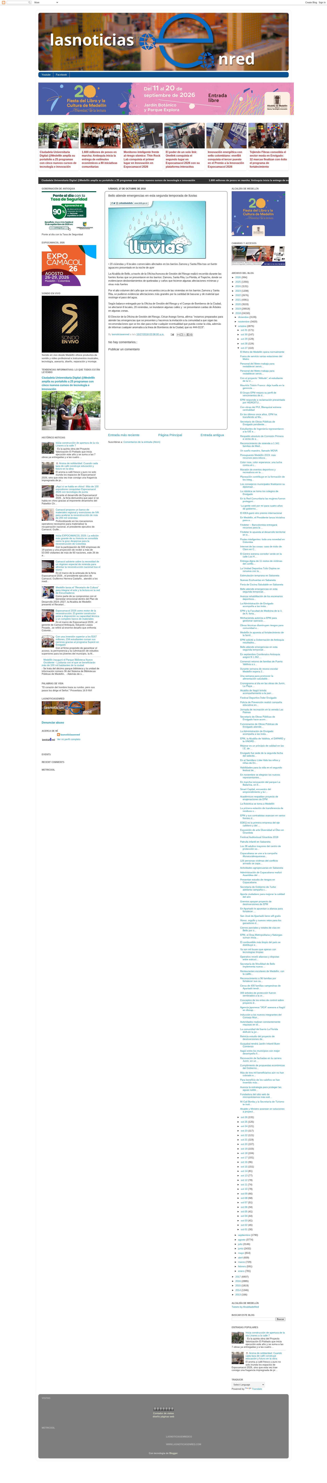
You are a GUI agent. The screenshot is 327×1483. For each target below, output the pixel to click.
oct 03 (244, 1220)
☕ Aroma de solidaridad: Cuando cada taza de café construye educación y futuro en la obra (77, 466)
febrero (242, 1266)
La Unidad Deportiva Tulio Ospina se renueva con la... (260, 569)
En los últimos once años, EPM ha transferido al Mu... (258, 415)
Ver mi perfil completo (68, 739)
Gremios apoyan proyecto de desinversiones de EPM (255, 902)
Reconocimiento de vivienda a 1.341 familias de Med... (259, 444)
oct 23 (244, 1130)
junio (241, 1248)
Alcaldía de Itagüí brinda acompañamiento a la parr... (256, 692)
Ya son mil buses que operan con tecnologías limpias (258, 950)
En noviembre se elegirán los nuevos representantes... (260, 776)
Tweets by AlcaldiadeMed (245, 1307)
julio (240, 1244)
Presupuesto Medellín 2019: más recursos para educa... (258, 456)
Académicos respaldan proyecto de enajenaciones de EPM (259, 798)
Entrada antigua (212, 435)
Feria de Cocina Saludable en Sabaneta (261, 584)
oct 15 (244, 1166)
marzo (242, 1262)
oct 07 (244, 1202)
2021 (238, 299)
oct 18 (244, 1153)
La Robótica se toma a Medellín (257, 803)
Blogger (173, 1453)
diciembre (243, 317)
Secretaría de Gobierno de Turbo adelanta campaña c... (258, 888)
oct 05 (244, 1211)
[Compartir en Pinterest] (191, 334)
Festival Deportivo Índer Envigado (258, 698)
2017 (238, 1276)
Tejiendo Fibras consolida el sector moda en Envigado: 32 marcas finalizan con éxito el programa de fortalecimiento (268, 159)
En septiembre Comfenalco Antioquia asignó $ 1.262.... (260, 655)
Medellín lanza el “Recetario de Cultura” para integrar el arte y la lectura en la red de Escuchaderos (78, 590)
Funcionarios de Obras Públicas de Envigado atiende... (259, 725)
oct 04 (244, 1216)
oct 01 (244, 1229)
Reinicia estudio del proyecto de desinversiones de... (257, 1037)
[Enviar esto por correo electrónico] (178, 334)
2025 (238, 282)
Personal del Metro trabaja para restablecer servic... (257, 365)
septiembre (244, 1235)
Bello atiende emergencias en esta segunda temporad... (258, 590)
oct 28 (244, 343)
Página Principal (170, 435)
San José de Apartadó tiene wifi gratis (260, 916)
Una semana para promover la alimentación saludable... (256, 677)
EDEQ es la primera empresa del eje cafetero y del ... (260, 824)
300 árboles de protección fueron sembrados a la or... (258, 994)
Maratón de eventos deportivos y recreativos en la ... (258, 471)
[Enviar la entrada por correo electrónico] (172, 334)
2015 (238, 1285)
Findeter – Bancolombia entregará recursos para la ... (258, 526)
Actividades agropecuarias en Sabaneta (261, 868)
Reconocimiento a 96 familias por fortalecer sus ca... (258, 979)
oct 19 (244, 1149)
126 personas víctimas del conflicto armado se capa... (259, 862)
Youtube (46, 74)
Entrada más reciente (123, 435)
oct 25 (244, 1122)
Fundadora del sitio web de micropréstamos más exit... (256, 1095)
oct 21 (244, 1139)
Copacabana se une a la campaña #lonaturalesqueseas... (258, 854)
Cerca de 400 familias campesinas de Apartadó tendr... (260, 987)
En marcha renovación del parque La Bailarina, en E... (260, 783)
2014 (238, 1290)
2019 (238, 309)
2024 (238, 286)
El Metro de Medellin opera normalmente (262, 352)
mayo (241, 1253)
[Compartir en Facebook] (188, 334)
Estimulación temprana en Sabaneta (259, 575)
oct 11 (244, 1184)
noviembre (244, 321)
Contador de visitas (163, 1413)
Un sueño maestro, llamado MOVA (258, 450)
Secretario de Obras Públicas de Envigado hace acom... (257, 718)
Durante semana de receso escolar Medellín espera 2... (259, 670)
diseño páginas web (163, 1416)
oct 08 (244, 1198)
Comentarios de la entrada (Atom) (141, 442)
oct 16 (244, 1162)
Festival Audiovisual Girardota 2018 (259, 837)
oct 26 (244, 1117)
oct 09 (244, 1193)
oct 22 (244, 1135)
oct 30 (244, 334)
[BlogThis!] (181, 334)
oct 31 (244, 330)
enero (241, 1271)
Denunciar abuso (53, 722)
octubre (242, 326)
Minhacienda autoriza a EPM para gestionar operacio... (258, 619)
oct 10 (244, 1189)
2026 (238, 277)
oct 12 (244, 1180)
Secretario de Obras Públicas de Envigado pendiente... (257, 423)
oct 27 (244, 348)
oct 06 (244, 1207)
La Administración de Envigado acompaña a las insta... (256, 605)
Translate (257, 1389)
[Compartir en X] (184, 334)
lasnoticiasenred (70, 734)
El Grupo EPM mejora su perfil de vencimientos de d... (258, 394)
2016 (238, 1281)
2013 (238, 1294)
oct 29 (244, 339)
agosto (242, 1239)
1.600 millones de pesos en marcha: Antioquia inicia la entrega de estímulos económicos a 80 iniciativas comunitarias (99, 159)
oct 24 (244, 1126)
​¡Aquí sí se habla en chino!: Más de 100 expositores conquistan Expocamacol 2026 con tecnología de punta (77, 489)
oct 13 (244, 1175)
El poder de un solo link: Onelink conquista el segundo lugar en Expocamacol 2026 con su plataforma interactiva (183, 159)
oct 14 (244, 1171)
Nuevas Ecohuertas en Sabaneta (258, 580)
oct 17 (244, 1157)
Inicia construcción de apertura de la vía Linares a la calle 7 (265, 1334)
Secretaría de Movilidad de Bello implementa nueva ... (257, 965)
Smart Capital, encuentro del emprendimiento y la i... (255, 790)
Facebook (61, 74)
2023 (238, 291)
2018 (238, 313)
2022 (238, 295)
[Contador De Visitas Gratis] (163, 1410)
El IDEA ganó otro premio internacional (261, 513)
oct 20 (244, 1144)
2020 (238, 304)
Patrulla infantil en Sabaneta (255, 842)
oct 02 (244, 1225)
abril (240, 1257)
